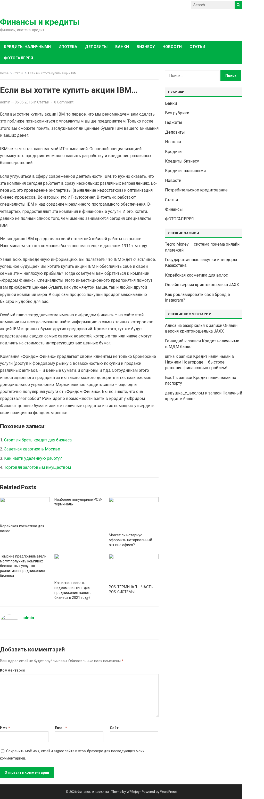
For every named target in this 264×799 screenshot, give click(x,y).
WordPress (168, 792)
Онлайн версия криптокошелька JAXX (202, 284)
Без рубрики (177, 112)
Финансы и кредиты (40, 22)
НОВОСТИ (172, 46)
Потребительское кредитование (196, 190)
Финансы (174, 209)
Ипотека (173, 141)
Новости (173, 180)
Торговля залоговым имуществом (37, 467)
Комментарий (12, 670)
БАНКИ (122, 46)
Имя (5, 728)
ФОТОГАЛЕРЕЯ (18, 58)
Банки (171, 103)
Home (4, 73)
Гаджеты (173, 122)
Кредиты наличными (185, 170)
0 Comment (63, 102)
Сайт (114, 728)
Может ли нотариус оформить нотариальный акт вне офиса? (130, 540)
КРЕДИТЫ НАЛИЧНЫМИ (27, 46)
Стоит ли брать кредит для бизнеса (38, 440)
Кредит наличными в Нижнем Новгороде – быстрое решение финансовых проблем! (199, 362)
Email (61, 728)
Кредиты (174, 151)
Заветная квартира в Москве (32, 449)
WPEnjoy (133, 792)
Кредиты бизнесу (182, 161)
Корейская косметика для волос (196, 275)
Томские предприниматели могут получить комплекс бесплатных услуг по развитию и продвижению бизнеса (23, 566)
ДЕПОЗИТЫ (96, 46)
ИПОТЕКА (68, 46)
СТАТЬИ (197, 46)
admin (5, 102)
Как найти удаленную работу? (33, 458)
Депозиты (175, 132)
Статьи (18, 73)
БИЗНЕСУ (146, 46)
